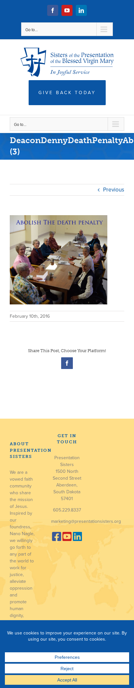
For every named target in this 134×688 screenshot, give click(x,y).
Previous (113, 189)
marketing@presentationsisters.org (86, 521)
